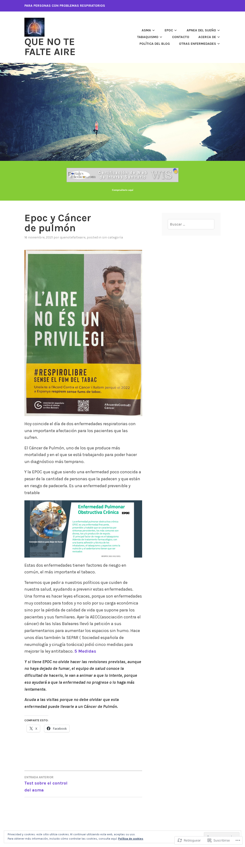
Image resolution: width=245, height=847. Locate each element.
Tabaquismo (147, 37)
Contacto (180, 37)
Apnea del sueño (201, 30)
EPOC (169, 30)
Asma (146, 30)
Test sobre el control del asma (45, 784)
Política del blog (154, 44)
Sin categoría (112, 237)
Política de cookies (130, 838)
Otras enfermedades (197, 44)
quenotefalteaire (72, 237)
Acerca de (207, 37)
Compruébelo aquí (122, 190)
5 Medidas (85, 651)
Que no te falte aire (50, 47)
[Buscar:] (191, 224)
